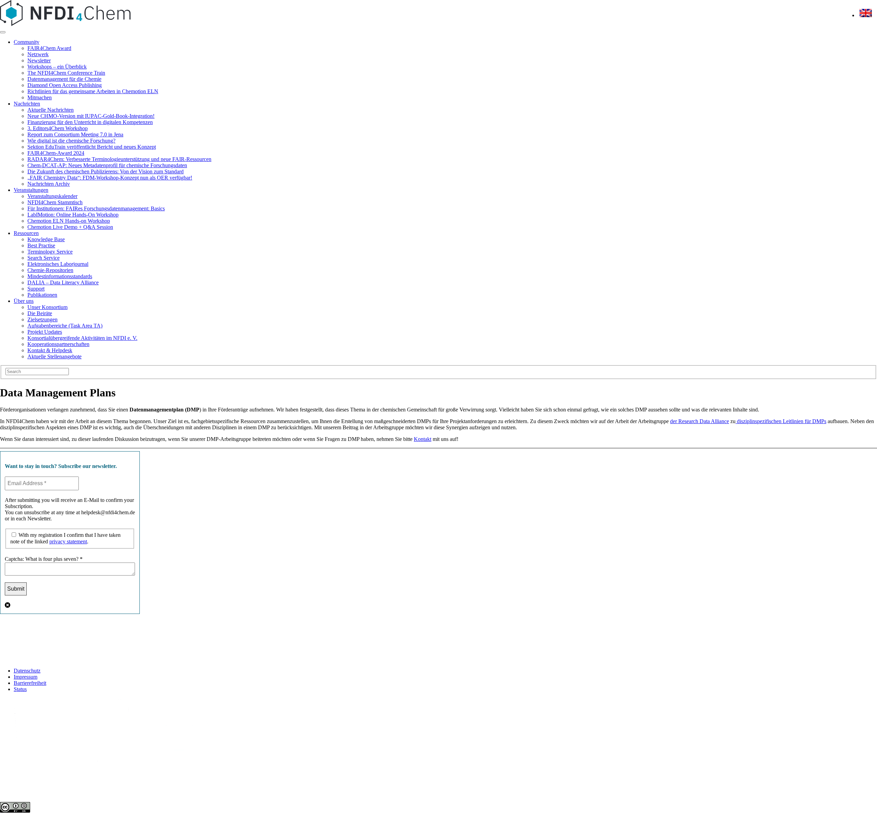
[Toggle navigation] (2, 32)
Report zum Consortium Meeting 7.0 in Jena (75, 134)
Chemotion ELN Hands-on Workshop (68, 221)
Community (26, 42)
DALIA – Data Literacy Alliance (63, 282)
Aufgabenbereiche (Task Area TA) (64, 326)
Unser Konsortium (47, 307)
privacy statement (68, 541)
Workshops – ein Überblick (57, 67)
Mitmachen (39, 97)
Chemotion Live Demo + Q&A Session (70, 227)
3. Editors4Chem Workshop (57, 128)
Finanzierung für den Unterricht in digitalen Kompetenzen (90, 122)
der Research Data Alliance (699, 421)
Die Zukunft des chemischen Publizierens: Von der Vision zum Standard (105, 171)
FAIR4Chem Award (49, 48)
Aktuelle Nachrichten (50, 110)
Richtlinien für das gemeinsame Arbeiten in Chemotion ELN (92, 91)
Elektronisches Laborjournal (57, 264)
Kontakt (422, 439)
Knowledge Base (46, 239)
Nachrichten (27, 104)
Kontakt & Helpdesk (49, 350)
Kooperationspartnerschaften (58, 344)
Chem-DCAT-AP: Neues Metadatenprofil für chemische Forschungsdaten (107, 165)
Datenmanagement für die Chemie (64, 79)
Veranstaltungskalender (52, 196)
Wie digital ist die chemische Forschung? (71, 141)
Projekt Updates (44, 332)
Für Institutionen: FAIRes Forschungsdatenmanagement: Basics (96, 208)
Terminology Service (50, 252)
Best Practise (41, 245)
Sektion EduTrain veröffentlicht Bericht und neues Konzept (91, 147)
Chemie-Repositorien (50, 270)
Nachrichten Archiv (48, 184)
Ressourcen (26, 233)
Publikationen (42, 295)
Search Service (43, 258)
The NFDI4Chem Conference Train (66, 73)
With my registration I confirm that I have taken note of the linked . (65, 538)
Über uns (24, 301)
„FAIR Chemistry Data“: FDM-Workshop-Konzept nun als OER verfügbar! (109, 178)
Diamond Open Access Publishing (64, 85)
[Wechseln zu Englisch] (866, 15)
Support (36, 289)
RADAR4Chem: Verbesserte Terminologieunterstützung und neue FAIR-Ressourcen (119, 159)
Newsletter (39, 60)
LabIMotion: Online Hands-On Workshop (73, 215)
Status (20, 689)
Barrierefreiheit (30, 683)
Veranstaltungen (31, 190)
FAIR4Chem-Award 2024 (55, 153)
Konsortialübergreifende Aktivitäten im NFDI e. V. (82, 338)
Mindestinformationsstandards (59, 276)
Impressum (25, 677)
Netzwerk (38, 54)
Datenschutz (27, 671)
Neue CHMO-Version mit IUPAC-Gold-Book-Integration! (91, 116)
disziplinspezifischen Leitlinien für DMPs (781, 421)
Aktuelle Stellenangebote (54, 356)
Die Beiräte (39, 313)
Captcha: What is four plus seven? (44, 559)
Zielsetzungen (42, 319)
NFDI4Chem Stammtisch (55, 202)
